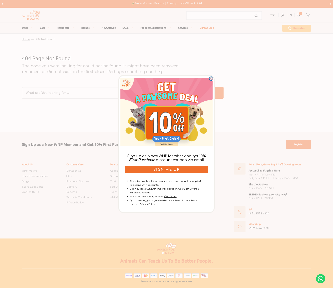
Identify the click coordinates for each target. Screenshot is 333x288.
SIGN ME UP (166, 169)
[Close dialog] (211, 79)
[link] (166, 112)
